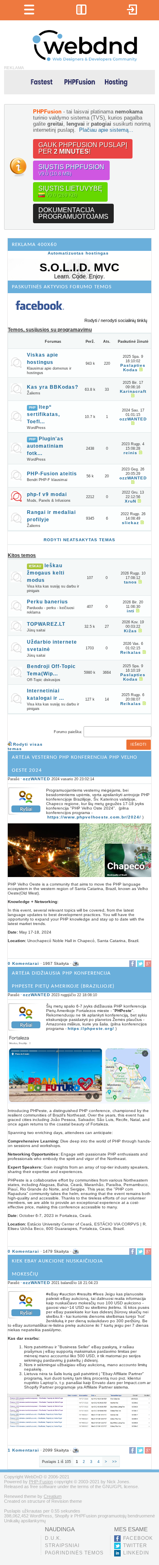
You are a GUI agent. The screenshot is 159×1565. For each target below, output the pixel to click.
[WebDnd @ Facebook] (39, 316)
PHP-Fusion (41, 1481)
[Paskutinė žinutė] (140, 370)
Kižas (130, 631)
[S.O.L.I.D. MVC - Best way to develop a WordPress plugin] (79, 278)
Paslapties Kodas (133, 367)
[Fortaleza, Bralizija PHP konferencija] (79, 1102)
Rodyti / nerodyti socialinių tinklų (115, 320)
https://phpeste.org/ (91, 1028)
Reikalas (130, 652)
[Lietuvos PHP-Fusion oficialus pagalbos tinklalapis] (85, 60)
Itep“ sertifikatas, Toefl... (43, 414)
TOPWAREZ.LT (46, 624)
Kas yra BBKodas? (52, 387)
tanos (130, 582)
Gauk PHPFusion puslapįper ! (82, 148)
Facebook (138, 1538)
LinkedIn (136, 1553)
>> (114, 1462)
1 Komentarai (23, 1450)
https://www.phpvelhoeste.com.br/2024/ (94, 817)
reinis (130, 453)
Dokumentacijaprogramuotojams (73, 213)
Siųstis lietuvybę (70, 191)
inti (131, 611)
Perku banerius (47, 602)
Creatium (53, 1496)
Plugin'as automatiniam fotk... (45, 446)
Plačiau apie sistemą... (106, 130)
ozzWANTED (133, 419)
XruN (130, 501)
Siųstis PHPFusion (71, 169)
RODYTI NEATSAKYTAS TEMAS (79, 540)
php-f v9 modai (47, 494)
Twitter (135, 1545)
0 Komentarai (23, 963)
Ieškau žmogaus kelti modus (45, 573)
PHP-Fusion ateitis (52, 474)
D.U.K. (53, 1538)
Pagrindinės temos (74, 1553)
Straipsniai (62, 1545)
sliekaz (130, 522)
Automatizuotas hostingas (78, 253)
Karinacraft (133, 391)
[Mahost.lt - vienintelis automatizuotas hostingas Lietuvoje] (79, 81)
